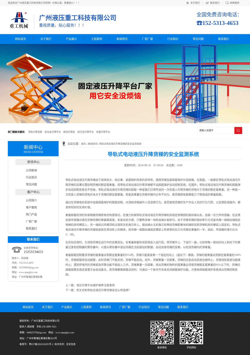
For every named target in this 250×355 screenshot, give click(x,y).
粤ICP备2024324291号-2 (41, 344)
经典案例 (234, 3)
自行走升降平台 (85, 132)
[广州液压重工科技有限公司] (19, 26)
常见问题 (198, 38)
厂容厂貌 (147, 38)
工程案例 (96, 38)
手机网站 (191, 347)
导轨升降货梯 (35, 132)
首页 (83, 144)
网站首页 (20, 38)
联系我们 (215, 3)
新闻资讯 (122, 38)
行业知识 (172, 38)
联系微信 (162, 347)
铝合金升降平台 (53, 132)
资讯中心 (33, 162)
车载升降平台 (103, 132)
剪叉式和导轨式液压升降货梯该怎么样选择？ (103, 290)
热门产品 (31, 214)
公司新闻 (31, 170)
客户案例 (31, 207)
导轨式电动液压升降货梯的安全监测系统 (120, 144)
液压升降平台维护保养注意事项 (95, 285)
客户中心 (33, 192)
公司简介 (31, 200)
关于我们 (195, 3)
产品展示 (71, 38)
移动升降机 (69, 132)
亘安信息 (71, 344)
